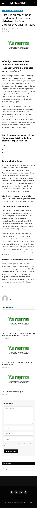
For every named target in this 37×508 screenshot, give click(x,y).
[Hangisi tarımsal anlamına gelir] (18, 379)
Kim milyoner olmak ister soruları (12, 10)
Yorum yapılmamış (26, 29)
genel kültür (26, 269)
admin (8, 29)
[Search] (34, 3)
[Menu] (3, 3)
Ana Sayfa (18, 498)
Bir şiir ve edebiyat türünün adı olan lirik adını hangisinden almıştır (17, 364)
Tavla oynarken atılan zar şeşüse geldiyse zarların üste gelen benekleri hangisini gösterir (18, 334)
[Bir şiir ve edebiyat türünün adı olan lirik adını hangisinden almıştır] (18, 350)
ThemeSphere (28, 502)
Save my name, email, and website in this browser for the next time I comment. (17, 445)
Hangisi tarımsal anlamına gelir (12, 392)
